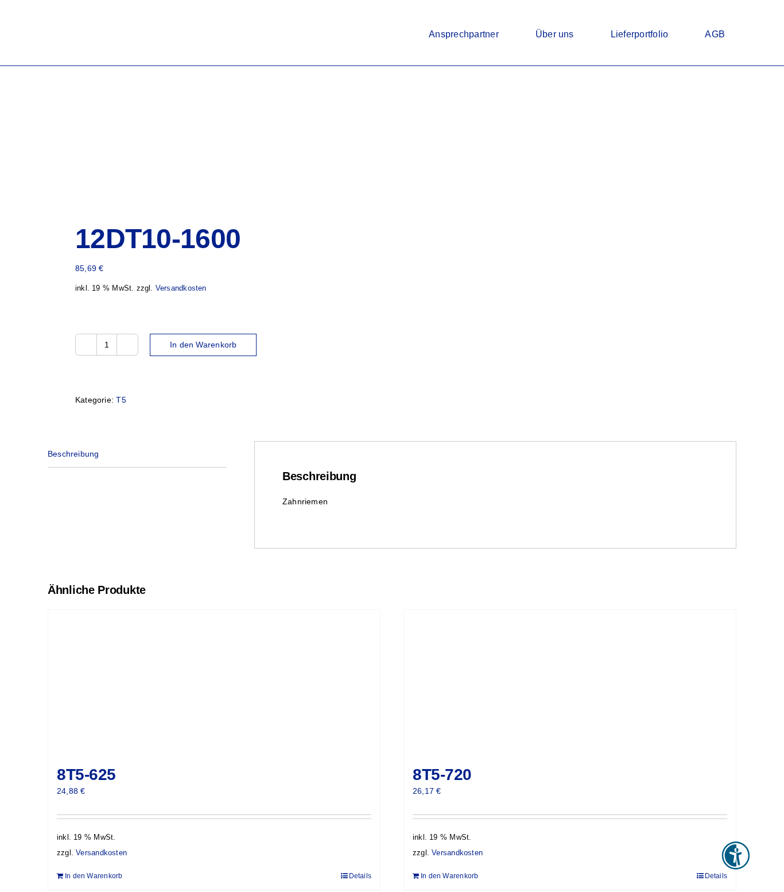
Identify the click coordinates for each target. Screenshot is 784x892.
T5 (121, 399)
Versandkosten (181, 288)
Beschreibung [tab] (73, 453)
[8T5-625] (214, 682)
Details (360, 876)
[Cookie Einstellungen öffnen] (25, 877)
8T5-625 (86, 774)
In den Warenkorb (203, 344)
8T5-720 (442, 774)
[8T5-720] (570, 682)
